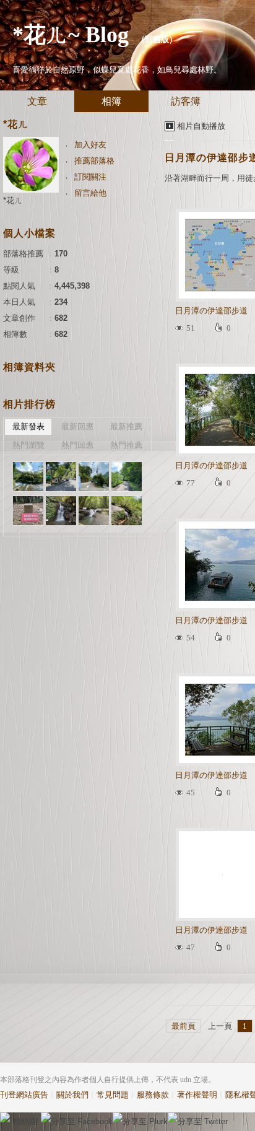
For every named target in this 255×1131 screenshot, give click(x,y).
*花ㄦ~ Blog (70, 34)
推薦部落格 (94, 160)
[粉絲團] (5, 1117)
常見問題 (113, 1094)
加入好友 (90, 144)
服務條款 (153, 1094)
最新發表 (28, 426)
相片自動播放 (201, 126)
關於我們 (72, 1094)
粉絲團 (25, 1121)
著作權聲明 (197, 1094)
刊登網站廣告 (24, 1094)
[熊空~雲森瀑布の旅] (28, 476)
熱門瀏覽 (28, 445)
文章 (37, 101)
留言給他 (90, 193)
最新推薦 (126, 426)
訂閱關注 (90, 176)
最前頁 (183, 1026)
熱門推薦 (126, 445)
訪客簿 (186, 101)
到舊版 (157, 39)
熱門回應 (77, 445)
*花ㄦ (12, 200)
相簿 (111, 101)
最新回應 (77, 426)
